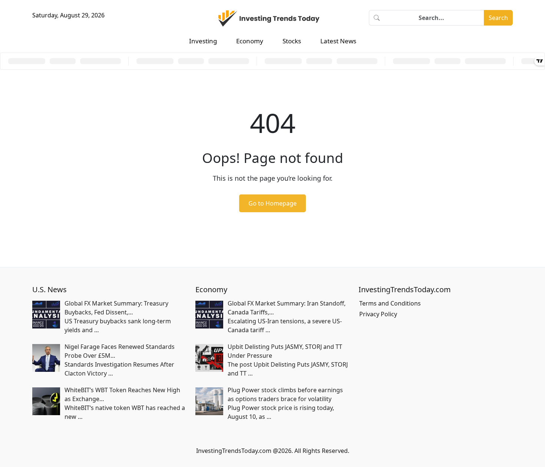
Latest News (338, 41)
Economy (249, 41)
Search (498, 18)
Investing (203, 41)
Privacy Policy (378, 314)
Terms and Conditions (390, 303)
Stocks (292, 41)
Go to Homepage (272, 203)
